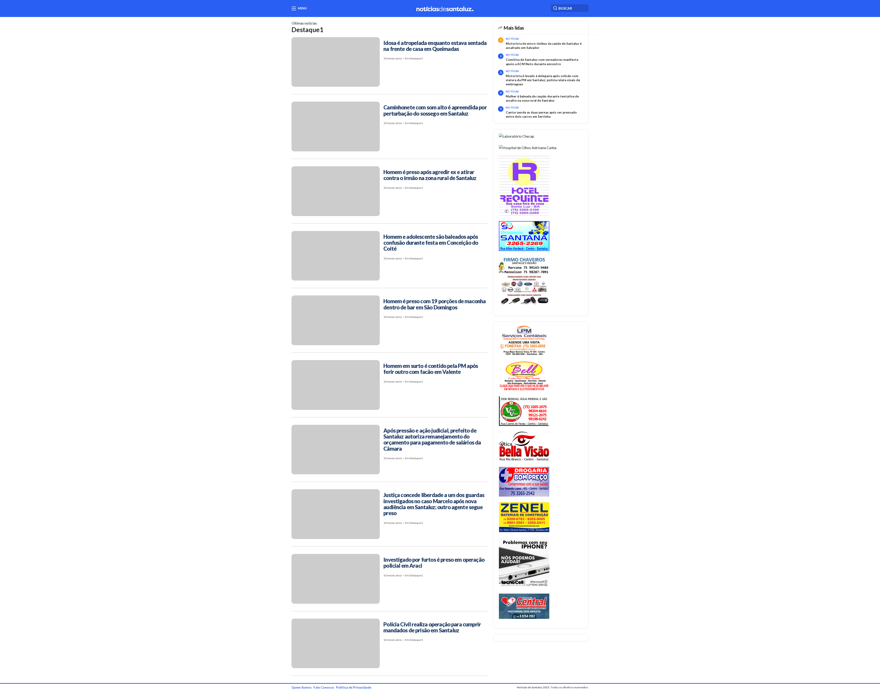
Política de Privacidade (353, 687)
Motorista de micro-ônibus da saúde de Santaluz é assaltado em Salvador (544, 46)
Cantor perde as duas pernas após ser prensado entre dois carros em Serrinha (541, 114)
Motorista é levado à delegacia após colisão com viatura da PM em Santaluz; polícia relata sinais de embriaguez (543, 80)
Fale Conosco (324, 687)
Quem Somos (302, 687)
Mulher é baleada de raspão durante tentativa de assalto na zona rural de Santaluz (542, 98)
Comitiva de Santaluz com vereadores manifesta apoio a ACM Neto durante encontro (542, 62)
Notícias (512, 38)
